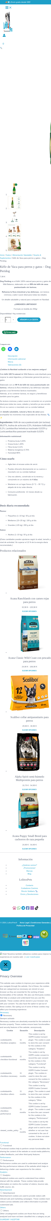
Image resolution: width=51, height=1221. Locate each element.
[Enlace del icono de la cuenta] (4, 36)
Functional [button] (4, 1143)
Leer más (30, 957)
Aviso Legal (24, 923)
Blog (29, 874)
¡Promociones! (29, 868)
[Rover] (14, 909)
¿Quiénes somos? (29, 865)
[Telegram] (23, 909)
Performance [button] (5, 1157)
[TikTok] (37, 909)
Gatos (8, 255)
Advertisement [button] (6, 1190)
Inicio (2, 255)
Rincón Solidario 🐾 (29, 891)
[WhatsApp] (19, 909)
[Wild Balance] (10, 341)
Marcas (29, 871)
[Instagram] (32, 909)
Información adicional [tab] (17, 359)
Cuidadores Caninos (29, 888)
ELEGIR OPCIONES (29, 611)
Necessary (7, 1015)
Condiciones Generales (40, 923)
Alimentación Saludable (22, 255)
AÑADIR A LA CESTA (29, 320)
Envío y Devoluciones (29, 894)
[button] (18, 2)
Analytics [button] (3, 1172)
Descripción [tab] (13, 356)
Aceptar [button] (37, 957)
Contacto (29, 885)
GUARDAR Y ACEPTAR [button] (9, 1219)
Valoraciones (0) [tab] (14, 365)
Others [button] (3, 1208)
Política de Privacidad (25, 926)
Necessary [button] (4, 1012)
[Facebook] (28, 909)
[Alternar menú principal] (9, 8)
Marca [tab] (10, 362)
